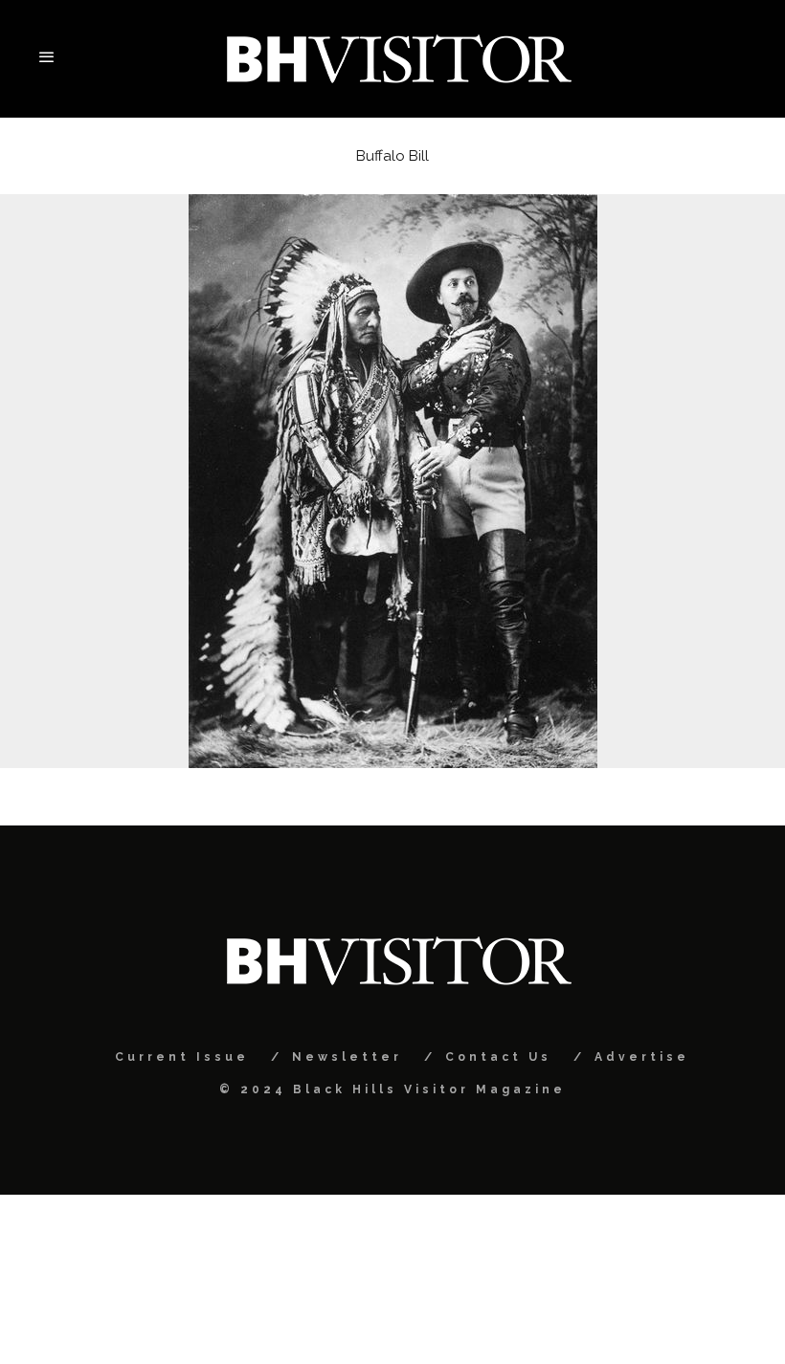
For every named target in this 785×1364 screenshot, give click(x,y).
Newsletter (347, 1057)
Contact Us (498, 1057)
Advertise (641, 1057)
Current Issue (182, 1057)
